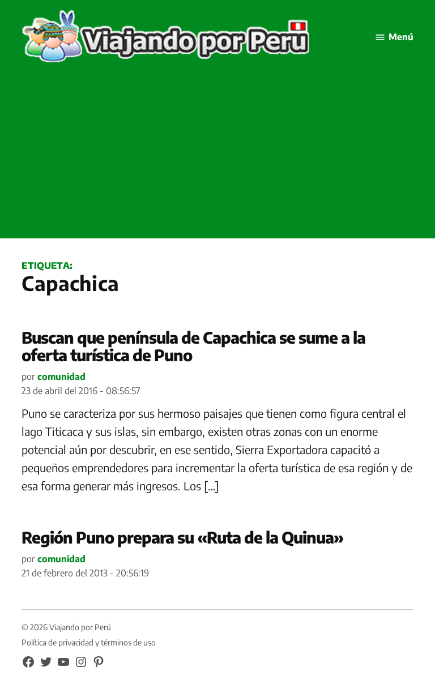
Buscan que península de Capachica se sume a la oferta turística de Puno (193, 346)
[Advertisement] (217, 159)
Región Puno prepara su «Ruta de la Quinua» (182, 537)
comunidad (61, 376)
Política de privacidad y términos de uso (89, 642)
